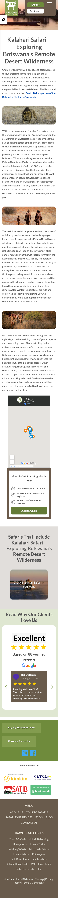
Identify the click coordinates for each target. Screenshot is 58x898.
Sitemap (39, 879)
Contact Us (29, 822)
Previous (6, 686)
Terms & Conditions (33, 882)
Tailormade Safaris (39, 849)
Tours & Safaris (37, 812)
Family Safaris (39, 859)
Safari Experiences (19, 817)
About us (16, 812)
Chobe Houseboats (17, 864)
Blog (49, 817)
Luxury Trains (37, 844)
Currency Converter (19, 740)
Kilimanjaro (38, 854)
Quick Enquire (29, 510)
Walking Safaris (17, 849)
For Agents (35, 11)
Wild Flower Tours (41, 864)
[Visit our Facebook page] (33, 752)
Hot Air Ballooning (39, 839)
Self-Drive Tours (20, 859)
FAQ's (39, 817)
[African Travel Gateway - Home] (11, 3)
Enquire (35, 4)
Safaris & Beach (25, 869)
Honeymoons (20, 844)
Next (52, 686)
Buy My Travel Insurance (21, 727)
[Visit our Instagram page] (25, 752)
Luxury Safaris (21, 854)
